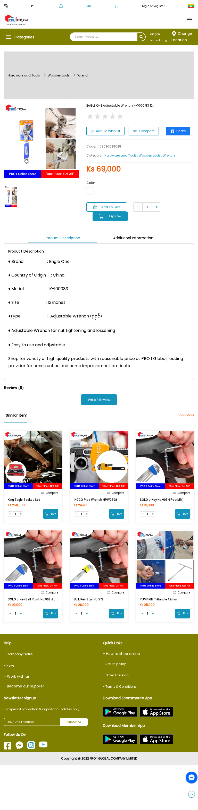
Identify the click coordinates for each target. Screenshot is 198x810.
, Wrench (168, 155)
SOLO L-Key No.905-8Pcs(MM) (162, 500)
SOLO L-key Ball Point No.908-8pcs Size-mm (40, 599)
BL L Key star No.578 (89, 599)
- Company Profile (18, 654)
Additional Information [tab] (133, 237)
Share (181, 131)
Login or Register (153, 6)
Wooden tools (59, 75)
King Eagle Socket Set (24, 500)
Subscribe (74, 722)
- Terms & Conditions (120, 686)
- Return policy (114, 664)
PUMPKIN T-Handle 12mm (158, 599)
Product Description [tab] (62, 237)
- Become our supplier (24, 686)
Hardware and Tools (24, 75)
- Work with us (17, 676)
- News (9, 665)
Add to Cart (110, 207)
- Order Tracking (116, 675)
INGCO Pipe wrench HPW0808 (95, 500)
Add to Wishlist (108, 131)
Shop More (186, 415)
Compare (146, 131)
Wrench (83, 75)
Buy (53, 514)
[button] (191, 794)
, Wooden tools (149, 155)
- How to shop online (121, 653)
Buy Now (114, 216)
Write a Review (99, 400)
